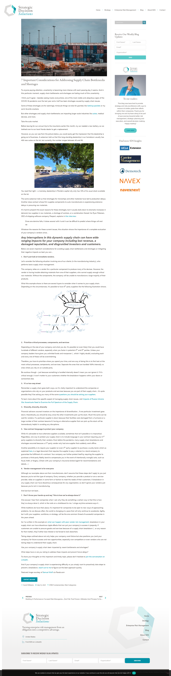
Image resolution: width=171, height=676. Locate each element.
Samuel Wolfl (48, 572)
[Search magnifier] (144, 22)
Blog (141, 10)
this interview (70, 216)
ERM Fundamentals (56, 585)
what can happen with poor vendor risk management (68, 522)
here (30, 451)
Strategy (107, 10)
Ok (134, 673)
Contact (162, 10)
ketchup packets (93, 105)
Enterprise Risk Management (125, 10)
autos (95, 113)
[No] (168, 673)
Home (98, 10)
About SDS (151, 10)
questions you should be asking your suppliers (77, 394)
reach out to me (45, 567)
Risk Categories (70, 585)
